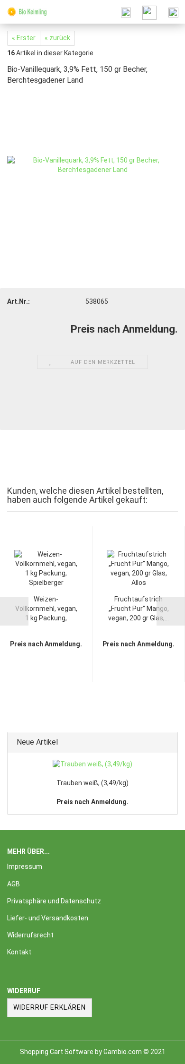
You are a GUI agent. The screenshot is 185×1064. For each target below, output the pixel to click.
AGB (13, 884)
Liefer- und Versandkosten (47, 918)
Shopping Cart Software (56, 1051)
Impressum (24, 866)
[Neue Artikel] (167, 742)
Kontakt (19, 952)
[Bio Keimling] (23, 12)
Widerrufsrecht (30, 935)
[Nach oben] (159, 1049)
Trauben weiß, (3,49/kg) (92, 783)
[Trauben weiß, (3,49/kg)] (92, 764)
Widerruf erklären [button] (49, 1007)
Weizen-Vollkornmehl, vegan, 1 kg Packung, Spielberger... (46, 609)
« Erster (24, 38)
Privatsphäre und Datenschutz (54, 901)
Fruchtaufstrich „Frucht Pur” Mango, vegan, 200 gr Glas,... (138, 608)
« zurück (57, 38)
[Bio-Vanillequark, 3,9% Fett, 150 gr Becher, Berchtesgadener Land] (92, 164)
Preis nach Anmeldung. (92, 802)
